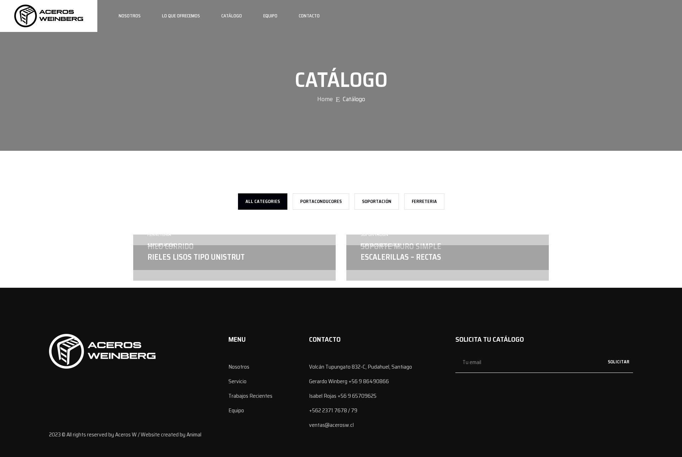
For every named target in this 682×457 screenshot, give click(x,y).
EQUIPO (270, 16)
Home (325, 99)
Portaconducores (321, 201)
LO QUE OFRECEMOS (181, 16)
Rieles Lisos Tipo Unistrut (196, 257)
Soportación (376, 201)
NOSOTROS (130, 16)
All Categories (262, 201)
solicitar (618, 361)
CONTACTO (309, 16)
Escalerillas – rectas (401, 257)
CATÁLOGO (231, 16)
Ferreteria (424, 201)
